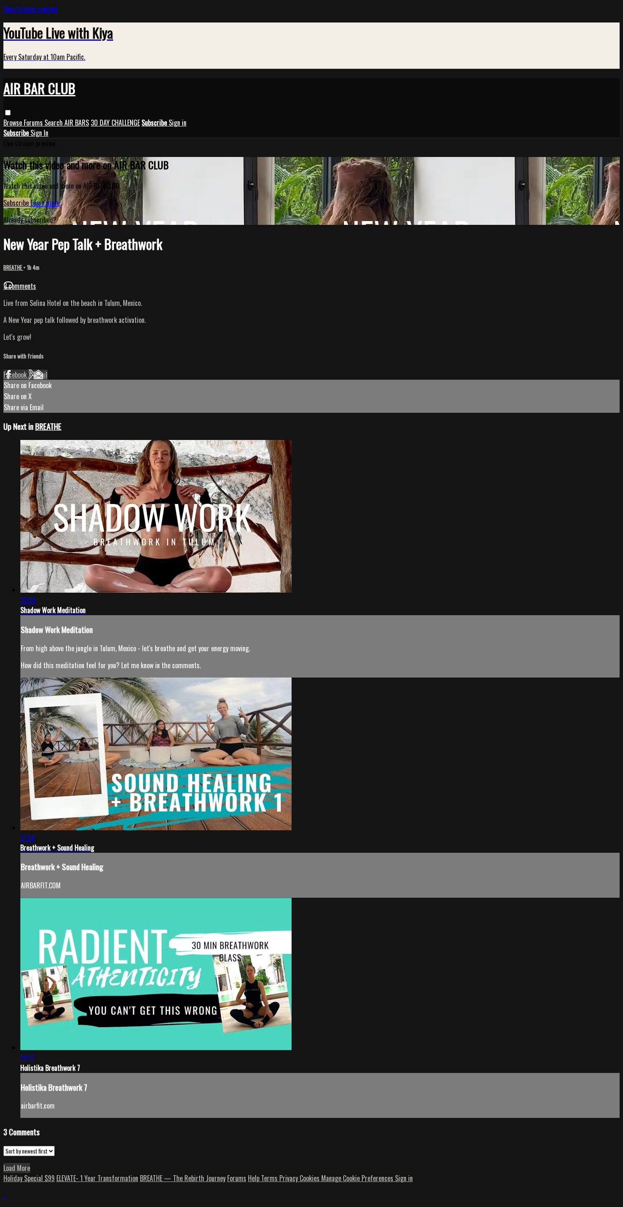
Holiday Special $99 (29, 1178)
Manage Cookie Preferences (358, 1178)
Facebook (15, 375)
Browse (13, 123)
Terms (270, 1178)
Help (254, 1178)
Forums (34, 123)
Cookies (310, 1178)
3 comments (19, 286)
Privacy (289, 1178)
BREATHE (13, 267)
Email (40, 375)
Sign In (39, 133)
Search (54, 123)
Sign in (177, 123)
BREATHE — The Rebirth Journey (182, 1178)
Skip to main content (30, 8)
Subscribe (17, 203)
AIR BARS (76, 123)
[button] (8, 112)
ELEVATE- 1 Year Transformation (97, 1178)
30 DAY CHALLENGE (115, 123)
